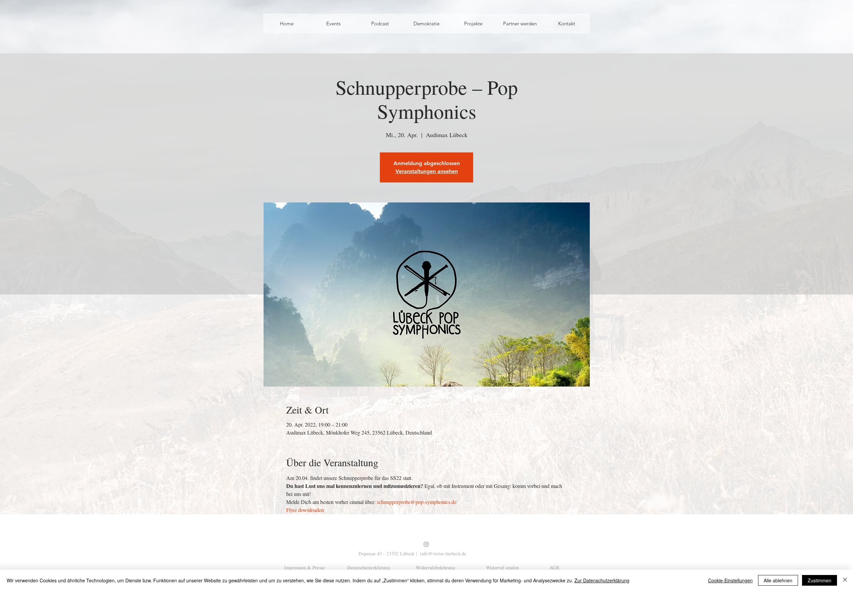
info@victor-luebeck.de (443, 553)
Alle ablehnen (778, 580)
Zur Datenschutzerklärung (601, 580)
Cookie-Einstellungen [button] (730, 580)
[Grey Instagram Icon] (426, 544)
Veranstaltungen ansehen (427, 171)
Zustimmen (819, 580)
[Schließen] (845, 580)
